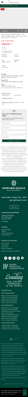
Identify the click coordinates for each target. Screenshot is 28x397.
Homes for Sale (5, 243)
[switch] (18, 31)
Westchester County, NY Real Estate (10, 311)
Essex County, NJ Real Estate (9, 302)
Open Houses (4, 246)
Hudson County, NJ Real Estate (9, 299)
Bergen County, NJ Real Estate (9, 295)
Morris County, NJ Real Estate (9, 301)
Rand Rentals (4, 245)
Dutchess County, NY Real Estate (10, 314)
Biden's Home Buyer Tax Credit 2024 (10, 251)
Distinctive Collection (6, 248)
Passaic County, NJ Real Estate (9, 297)
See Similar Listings (7, 51)
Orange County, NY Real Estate (9, 309)
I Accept (24, 392)
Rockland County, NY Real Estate (10, 307)
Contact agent (5, 31)
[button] (14, 207)
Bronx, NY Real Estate (7, 313)
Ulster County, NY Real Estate (9, 318)
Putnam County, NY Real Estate (9, 320)
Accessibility (4, 221)
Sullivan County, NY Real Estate (9, 316)
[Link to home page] (14, 2)
